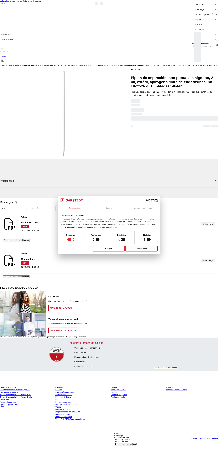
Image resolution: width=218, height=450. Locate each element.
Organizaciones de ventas (176, 390)
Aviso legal (118, 435)
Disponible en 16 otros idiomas (16, 277)
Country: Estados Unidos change (204, 439)
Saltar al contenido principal (11, 1)
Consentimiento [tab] (75, 208)
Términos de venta (121, 442)
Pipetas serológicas (48, 65)
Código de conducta (119, 397)
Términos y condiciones (123, 439)
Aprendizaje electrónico (9, 405)
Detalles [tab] (109, 208)
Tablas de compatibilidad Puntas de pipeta (17, 397)
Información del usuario (64, 392)
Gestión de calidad (63, 409)
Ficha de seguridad (63, 402)
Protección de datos (122, 437)
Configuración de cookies (125, 444)
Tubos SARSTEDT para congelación (70, 419)
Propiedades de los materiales (67, 412)
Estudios (58, 400)
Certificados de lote (8, 400)
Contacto (169, 387)
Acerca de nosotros (118, 390)
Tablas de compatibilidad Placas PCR (15, 395)
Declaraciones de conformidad (67, 405)
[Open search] (217, 45)
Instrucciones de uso (63, 395)
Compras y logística (119, 395)
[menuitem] (206, 4)
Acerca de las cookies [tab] (143, 208)
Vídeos (58, 407)
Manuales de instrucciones (66, 397)
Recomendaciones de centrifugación (15, 390)
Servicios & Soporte (8, 387)
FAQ (2, 407)
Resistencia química (63, 417)
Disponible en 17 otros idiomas (16, 240)
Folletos (58, 390)
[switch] (96, 239)
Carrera (114, 387)
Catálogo (59, 387)
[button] (4, 50)
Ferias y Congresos (8, 402)
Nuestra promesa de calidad (165, 368)
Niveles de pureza (62, 414)
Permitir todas (141, 248)
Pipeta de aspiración (66, 65)
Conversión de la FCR (9, 392)
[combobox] (203, 46)
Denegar (108, 248)
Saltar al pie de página (31, 1)
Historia (114, 392)
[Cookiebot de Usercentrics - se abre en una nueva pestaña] (148, 200)
